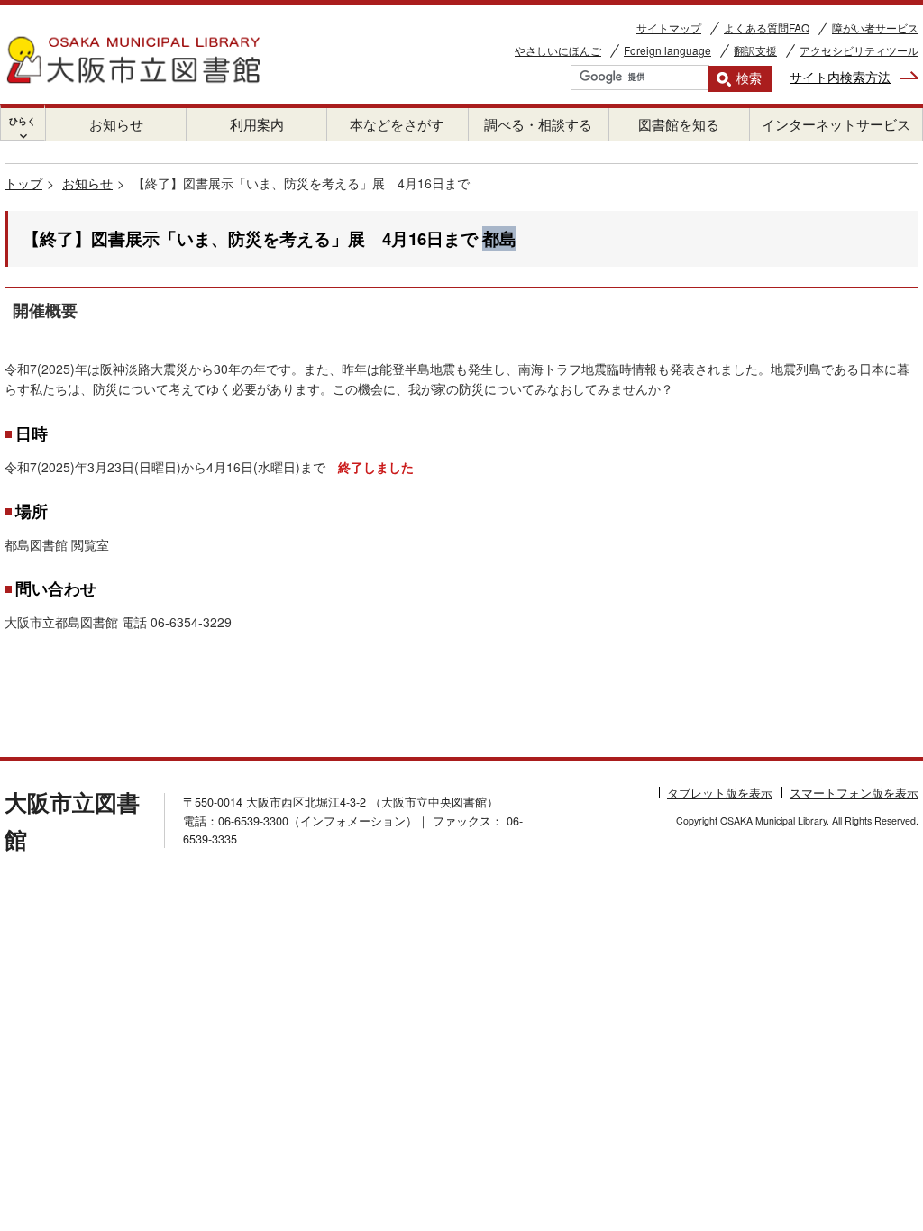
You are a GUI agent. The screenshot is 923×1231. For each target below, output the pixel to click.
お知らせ (116, 123)
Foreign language (667, 50)
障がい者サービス (875, 27)
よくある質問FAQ (766, 27)
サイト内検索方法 (840, 77)
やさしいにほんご (558, 50)
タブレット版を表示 (719, 793)
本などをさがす (397, 123)
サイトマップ (668, 27)
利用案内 (257, 123)
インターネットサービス (836, 123)
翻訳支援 (755, 50)
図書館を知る (678, 123)
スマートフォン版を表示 (854, 793)
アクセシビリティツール (859, 50)
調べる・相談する (538, 123)
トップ (23, 183)
